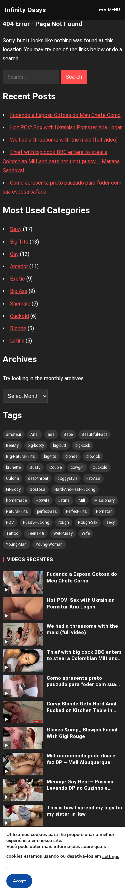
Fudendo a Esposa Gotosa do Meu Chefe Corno (65, 115)
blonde (71, 456)
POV (10, 522)
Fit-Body (13, 489)
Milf (82, 500)
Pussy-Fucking (36, 522)
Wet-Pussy (63, 533)
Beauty (12, 445)
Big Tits (19, 242)
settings (110, 856)
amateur (13, 434)
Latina (17, 341)
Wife (86, 533)
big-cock (82, 445)
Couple (55, 467)
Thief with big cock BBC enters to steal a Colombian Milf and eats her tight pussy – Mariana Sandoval (61, 161)
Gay (14, 254)
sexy (110, 522)
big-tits (50, 456)
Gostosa (37, 489)
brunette (13, 467)
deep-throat (38, 478)
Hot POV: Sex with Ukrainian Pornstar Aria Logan (66, 127)
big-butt (59, 445)
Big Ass (18, 291)
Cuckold (19, 316)
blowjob (93, 456)
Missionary (104, 500)
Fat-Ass (93, 478)
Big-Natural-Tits (20, 456)
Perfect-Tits (76, 511)
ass (51, 434)
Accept (19, 881)
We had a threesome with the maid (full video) (64, 140)
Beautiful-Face (94, 434)
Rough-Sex (87, 522)
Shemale (20, 304)
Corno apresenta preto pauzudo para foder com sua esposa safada (81, 681)
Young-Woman (49, 544)
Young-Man (16, 544)
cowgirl (77, 467)
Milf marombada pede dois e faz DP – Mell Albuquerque (81, 759)
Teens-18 (35, 533)
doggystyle (67, 478)
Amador (19, 266)
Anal (34, 434)
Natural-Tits (17, 511)
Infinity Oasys (25, 10)
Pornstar (104, 511)
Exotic (17, 279)
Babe (68, 434)
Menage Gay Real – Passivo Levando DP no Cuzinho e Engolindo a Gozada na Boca (81, 785)
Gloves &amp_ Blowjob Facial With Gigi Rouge (82, 733)
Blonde (18, 328)
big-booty (36, 445)
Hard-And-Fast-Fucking (74, 489)
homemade (16, 500)
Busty (35, 467)
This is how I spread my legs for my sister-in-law (85, 811)
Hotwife (42, 500)
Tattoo (12, 533)
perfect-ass (47, 511)
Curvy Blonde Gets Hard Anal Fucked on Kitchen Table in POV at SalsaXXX (81, 707)
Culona (12, 478)
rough (63, 522)
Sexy (16, 229)
